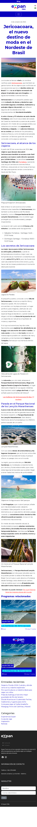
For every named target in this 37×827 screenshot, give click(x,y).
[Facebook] (3, 757)
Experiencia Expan (8, 717)
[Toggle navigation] (18, 14)
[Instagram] (6, 757)
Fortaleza (23, 162)
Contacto (7, 745)
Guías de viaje (6, 719)
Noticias (4, 724)
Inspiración (5, 721)
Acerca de (7, 743)
